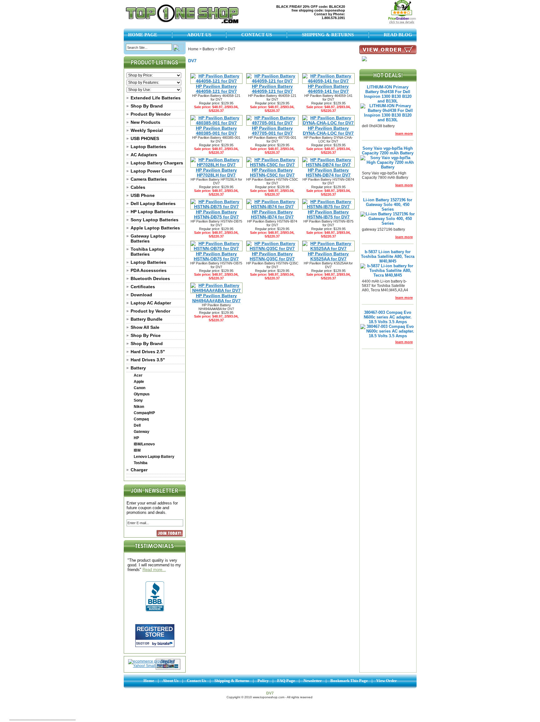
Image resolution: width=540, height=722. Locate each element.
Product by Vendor (150, 310)
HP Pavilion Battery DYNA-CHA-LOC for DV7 (328, 131)
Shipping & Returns (328, 34)
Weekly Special (147, 130)
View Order (386, 680)
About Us (199, 34)
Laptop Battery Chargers (157, 162)
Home (193, 49)
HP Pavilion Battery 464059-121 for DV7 (272, 89)
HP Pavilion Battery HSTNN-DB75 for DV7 (216, 214)
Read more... (154, 569)
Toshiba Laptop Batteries (147, 252)
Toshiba (141, 463)
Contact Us (256, 34)
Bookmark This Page (349, 680)
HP (136, 438)
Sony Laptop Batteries (154, 219)
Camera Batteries (149, 179)
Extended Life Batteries (156, 97)
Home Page (142, 34)
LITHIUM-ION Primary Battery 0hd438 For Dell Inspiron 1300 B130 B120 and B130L (388, 94)
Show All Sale (145, 327)
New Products (145, 122)
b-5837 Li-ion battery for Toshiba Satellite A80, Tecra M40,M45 (387, 256)
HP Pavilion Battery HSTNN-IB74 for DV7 (272, 214)
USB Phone (143, 195)
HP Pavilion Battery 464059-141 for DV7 (328, 89)
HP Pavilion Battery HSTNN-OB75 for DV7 (216, 256)
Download (141, 294)
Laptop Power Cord (151, 170)
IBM (137, 450)
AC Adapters (144, 154)
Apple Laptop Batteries (155, 227)
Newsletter (312, 680)
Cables (138, 187)
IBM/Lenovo (144, 444)
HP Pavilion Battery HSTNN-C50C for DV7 (272, 173)
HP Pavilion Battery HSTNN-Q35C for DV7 (272, 256)
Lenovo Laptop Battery (154, 456)
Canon (139, 388)
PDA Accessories (149, 270)
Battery (138, 367)
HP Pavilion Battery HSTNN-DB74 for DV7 (328, 173)
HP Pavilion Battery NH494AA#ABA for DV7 (216, 298)
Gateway (141, 431)
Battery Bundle (146, 319)
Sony (138, 400)
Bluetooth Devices (150, 278)
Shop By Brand (147, 105)
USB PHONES (145, 138)
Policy (263, 680)
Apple (139, 381)
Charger (139, 469)
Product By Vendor (151, 114)
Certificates (143, 286)
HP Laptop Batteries (152, 211)
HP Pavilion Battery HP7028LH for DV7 (216, 173)
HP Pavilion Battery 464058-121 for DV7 (216, 89)
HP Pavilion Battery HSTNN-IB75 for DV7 (328, 214)
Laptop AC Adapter (151, 302)
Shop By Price (146, 335)
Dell (137, 425)
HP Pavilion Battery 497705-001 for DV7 (272, 131)
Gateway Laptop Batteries (148, 238)
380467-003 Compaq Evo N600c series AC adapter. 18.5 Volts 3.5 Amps (388, 317)
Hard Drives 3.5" (148, 359)
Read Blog (398, 34)
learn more (404, 133)
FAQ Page (286, 680)
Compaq (141, 419)
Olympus (142, 394)
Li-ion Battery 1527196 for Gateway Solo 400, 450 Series (387, 205)
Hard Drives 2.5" (148, 351)
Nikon (139, 406)
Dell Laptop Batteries (153, 203)
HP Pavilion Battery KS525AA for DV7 (328, 256)
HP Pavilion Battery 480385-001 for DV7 (216, 131)
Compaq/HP (144, 413)
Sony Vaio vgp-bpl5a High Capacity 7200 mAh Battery (387, 150)
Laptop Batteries (148, 146)
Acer (138, 375)
